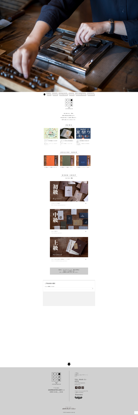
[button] (2, 46)
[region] (69, 46)
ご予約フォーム (84, 374)
